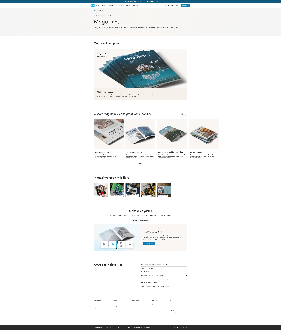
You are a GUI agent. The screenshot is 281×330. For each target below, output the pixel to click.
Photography (135, 306)
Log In (172, 5)
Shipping (172, 310)
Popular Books (135, 300)
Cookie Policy (137, 327)
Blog (152, 304)
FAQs (171, 308)
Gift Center (153, 310)
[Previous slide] (182, 114)
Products (98, 5)
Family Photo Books (117, 308)
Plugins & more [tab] (144, 220)
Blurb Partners (154, 312)
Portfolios (134, 312)
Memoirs (134, 308)
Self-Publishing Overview (99, 306)
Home (95, 10)
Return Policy (173, 312)
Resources (135, 5)
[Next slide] (186, 114)
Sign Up (167, 5)
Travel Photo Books (117, 310)
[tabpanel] (140, 237)
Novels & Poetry (135, 318)
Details (157, 1)
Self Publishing (97, 300)
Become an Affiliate (174, 314)
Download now (149, 243)
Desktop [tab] (135, 220)
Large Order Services (98, 308)
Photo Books (116, 300)
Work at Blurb (118, 327)
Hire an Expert (173, 306)
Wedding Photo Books (118, 306)
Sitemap (148, 327)
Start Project (185, 5)
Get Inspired (154, 300)
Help (171, 300)
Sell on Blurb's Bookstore (99, 312)
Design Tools (110, 5)
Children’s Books (136, 310)
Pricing (103, 5)
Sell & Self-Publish (120, 5)
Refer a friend (173, 316)
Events (152, 306)
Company (112, 327)
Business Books (135, 314)
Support (143, 327)
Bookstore (128, 5)
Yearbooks (134, 316)
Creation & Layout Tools (99, 304)
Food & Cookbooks (136, 304)
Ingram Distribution (98, 316)
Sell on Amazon (97, 314)
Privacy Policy (130, 327)
